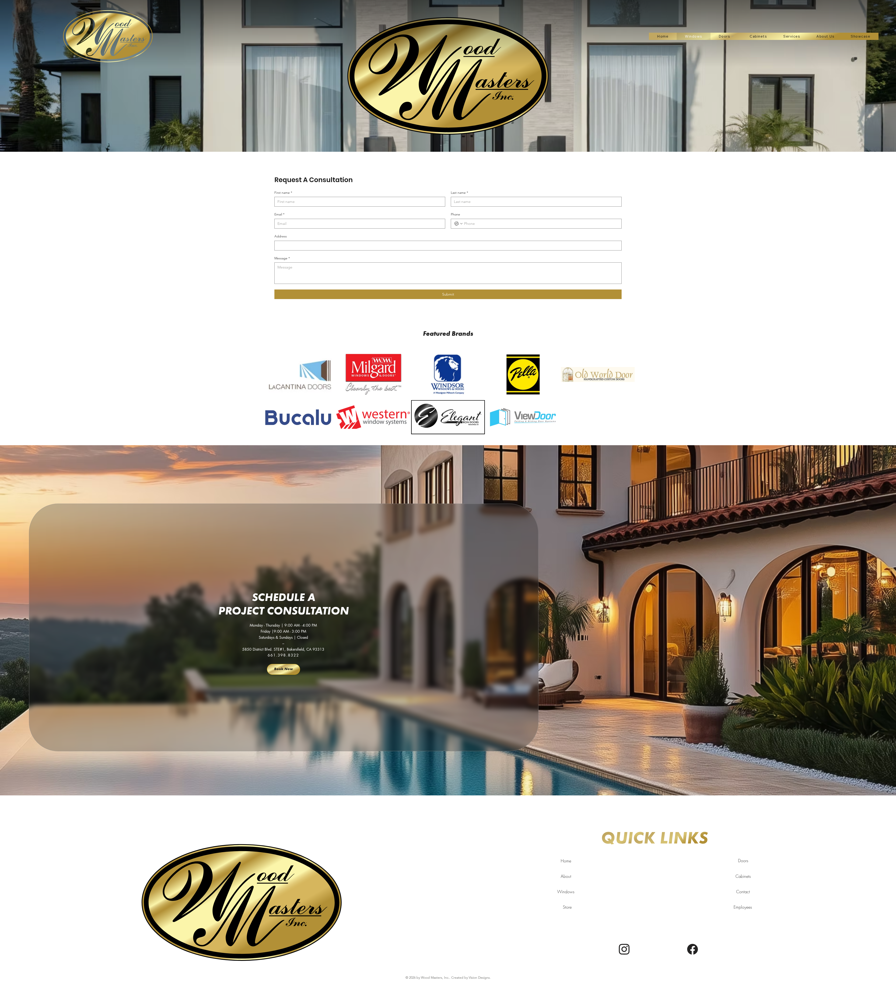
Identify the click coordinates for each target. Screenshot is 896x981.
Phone (455, 214)
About (566, 876)
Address (280, 236)
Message (282, 258)
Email (279, 214)
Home (566, 861)
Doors (743, 860)
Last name (459, 193)
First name (283, 193)
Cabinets (743, 876)
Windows (565, 891)
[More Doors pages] (732, 36)
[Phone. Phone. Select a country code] (458, 223)
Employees (743, 907)
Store (567, 907)
